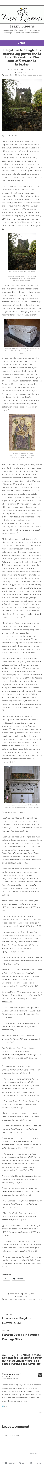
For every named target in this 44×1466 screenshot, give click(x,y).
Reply (40, 1412)
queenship (32, 75)
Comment (33, 1453)
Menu (29, 43)
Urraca (39, 75)
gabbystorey (14, 69)
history (7, 75)
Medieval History (21, 75)
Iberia (12, 75)
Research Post (22, 72)
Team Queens (22, 26)
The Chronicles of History (11, 1375)
